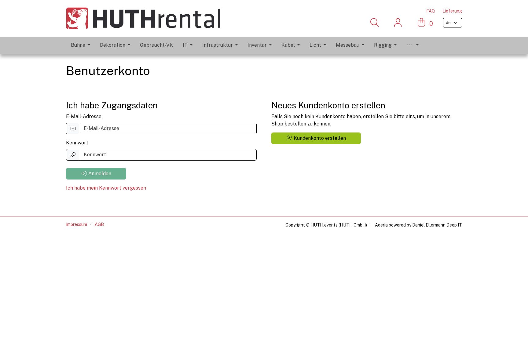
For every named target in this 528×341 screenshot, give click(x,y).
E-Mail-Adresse (83, 116)
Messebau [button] (347, 45)
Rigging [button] (383, 45)
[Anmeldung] (398, 23)
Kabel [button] (288, 45)
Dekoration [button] (112, 45)
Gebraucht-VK (156, 45)
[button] (413, 45)
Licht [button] (315, 45)
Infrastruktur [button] (217, 45)
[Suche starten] (374, 23)
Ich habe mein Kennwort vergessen (106, 188)
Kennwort (77, 143)
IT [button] (185, 45)
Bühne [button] (78, 45)
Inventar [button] (257, 45)
